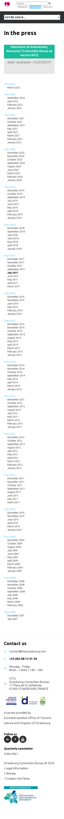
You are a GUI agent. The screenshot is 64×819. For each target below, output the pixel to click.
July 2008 (12, 595)
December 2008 (15, 581)
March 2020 (13, 173)
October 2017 (14, 265)
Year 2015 (9, 320)
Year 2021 (9, 115)
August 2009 (14, 547)
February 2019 (15, 214)
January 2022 (14, 108)
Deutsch (47, 7)
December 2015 (15, 324)
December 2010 (15, 512)
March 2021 (13, 135)
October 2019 (14, 193)
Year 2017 (9, 255)
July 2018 (12, 235)
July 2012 (12, 451)
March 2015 (13, 348)
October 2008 (14, 588)
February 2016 (15, 310)
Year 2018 (9, 224)
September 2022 (16, 98)
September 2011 (16, 488)
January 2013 (14, 427)
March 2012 (13, 461)
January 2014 (14, 389)
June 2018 (13, 238)
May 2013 (12, 416)
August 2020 (14, 166)
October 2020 (14, 159)
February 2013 (15, 423)
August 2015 (14, 337)
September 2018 (16, 231)
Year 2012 (9, 433)
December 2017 (15, 259)
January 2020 (14, 180)
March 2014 (13, 385)
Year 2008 (9, 577)
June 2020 (13, 169)
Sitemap (11, 773)
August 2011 (14, 492)
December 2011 (15, 478)
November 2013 (15, 399)
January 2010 (14, 529)
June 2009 (13, 553)
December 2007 (15, 615)
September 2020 (16, 163)
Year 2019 (9, 187)
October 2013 (14, 403)
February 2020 (15, 176)
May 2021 (12, 128)
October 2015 (14, 331)
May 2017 (12, 279)
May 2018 (12, 241)
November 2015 (15, 327)
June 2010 (13, 519)
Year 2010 (9, 509)
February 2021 (15, 139)
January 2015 (14, 355)
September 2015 (16, 334)
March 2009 (13, 564)
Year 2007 (9, 612)
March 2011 (13, 502)
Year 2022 (9, 94)
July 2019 (12, 200)
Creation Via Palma (18, 778)
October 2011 (14, 485)
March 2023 (13, 87)
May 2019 (12, 207)
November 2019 (15, 190)
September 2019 (16, 197)
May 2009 (12, 557)
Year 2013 (9, 396)
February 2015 (15, 351)
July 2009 (12, 550)
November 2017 (15, 262)
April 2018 (12, 245)
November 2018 (15, 228)
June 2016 (13, 303)
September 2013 (16, 406)
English (35, 7)
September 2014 (16, 375)
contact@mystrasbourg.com (27, 651)
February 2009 (15, 567)
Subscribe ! (11, 753)
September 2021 (16, 125)
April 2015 (12, 344)
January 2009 (14, 571)
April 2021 (12, 132)
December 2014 (15, 365)
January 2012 (14, 468)
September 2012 (16, 444)
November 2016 (15, 300)
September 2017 (16, 269)
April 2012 (12, 457)
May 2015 (12, 341)
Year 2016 (9, 293)
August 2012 (14, 447)
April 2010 (12, 523)
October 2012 (14, 440)
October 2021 (14, 122)
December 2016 (15, 296)
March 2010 (13, 526)
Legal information (17, 768)
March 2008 (13, 601)
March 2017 (13, 286)
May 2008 (12, 598)
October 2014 (14, 372)
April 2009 (12, 560)
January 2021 (14, 142)
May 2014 (12, 379)
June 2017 (13, 276)
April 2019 (12, 211)
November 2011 (15, 481)
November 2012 (15, 437)
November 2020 (15, 156)
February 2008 (15, 605)
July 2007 (12, 619)
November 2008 (15, 584)
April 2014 (12, 382)
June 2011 (13, 495)
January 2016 (14, 313)
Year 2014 (9, 361)
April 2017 (12, 283)
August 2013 (14, 409)
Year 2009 (9, 536)
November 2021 (15, 118)
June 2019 (13, 204)
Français (22, 7)
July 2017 (12, 272)
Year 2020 (9, 149)
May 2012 (12, 454)
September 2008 (16, 591)
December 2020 (15, 152)
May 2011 (12, 499)
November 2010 (15, 516)
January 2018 (14, 248)
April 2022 (12, 101)
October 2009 (14, 543)
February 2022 (15, 104)
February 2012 (15, 464)
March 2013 (13, 420)
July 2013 (12, 413)
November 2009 (15, 540)
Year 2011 (9, 475)
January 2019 (14, 217)
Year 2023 (9, 84)
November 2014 (15, 368)
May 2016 (12, 307)
